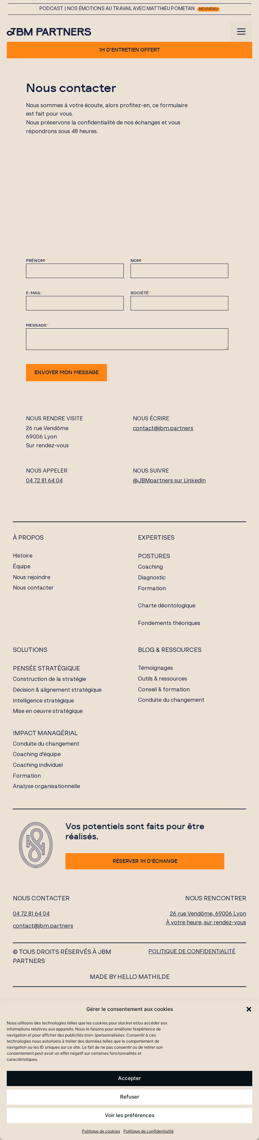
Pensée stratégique (46, 669)
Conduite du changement (46, 744)
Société (141, 292)
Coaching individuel (38, 765)
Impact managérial (45, 733)
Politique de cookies (101, 1131)
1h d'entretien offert (129, 50)
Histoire (22, 556)
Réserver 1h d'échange (145, 861)
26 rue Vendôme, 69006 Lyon (208, 914)
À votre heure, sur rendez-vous (206, 923)
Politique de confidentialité (148, 1131)
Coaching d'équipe (37, 754)
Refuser (129, 1096)
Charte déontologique (166, 606)
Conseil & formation (164, 690)
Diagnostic (152, 578)
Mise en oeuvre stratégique (48, 711)
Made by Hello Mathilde (130, 977)
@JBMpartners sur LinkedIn (169, 481)
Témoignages (155, 668)
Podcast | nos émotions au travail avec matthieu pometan (117, 8)
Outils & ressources (162, 679)
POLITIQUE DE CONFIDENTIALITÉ (191, 952)
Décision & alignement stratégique (57, 690)
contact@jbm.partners (163, 428)
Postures (154, 556)
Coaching (150, 567)
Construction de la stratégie (49, 679)
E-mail (34, 292)
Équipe (21, 567)
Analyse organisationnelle (46, 786)
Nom (137, 260)
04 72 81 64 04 (44, 481)
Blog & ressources (169, 650)
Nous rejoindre (31, 577)
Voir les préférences (129, 1115)
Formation (152, 589)
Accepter (129, 1078)
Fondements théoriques (169, 623)
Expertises (156, 538)
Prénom (36, 260)
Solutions (30, 650)
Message (37, 325)
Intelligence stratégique (43, 701)
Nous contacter (33, 588)
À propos (28, 538)
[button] (249, 1009)
